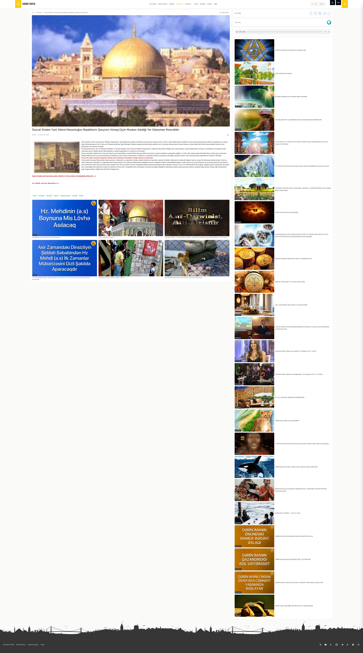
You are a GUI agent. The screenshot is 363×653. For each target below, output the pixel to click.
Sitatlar (209, 4)
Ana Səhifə (152, 4)
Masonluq (49, 195)
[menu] (345, 4)
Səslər (196, 4)
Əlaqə (42, 645)
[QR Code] (329, 13)
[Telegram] (325, 13)
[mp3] (329, 22)
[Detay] (227, 134)
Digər (215, 4)
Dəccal (35, 195)
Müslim (56, 195)
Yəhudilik (74, 195)
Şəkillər (202, 4)
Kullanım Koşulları (33, 645)
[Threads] (358, 645)
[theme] (332, 2)
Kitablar (171, 4)
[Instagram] (336, 644)
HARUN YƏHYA (28, 4)
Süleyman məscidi (65, 195)
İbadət (81, 195)
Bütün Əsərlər (162, 4)
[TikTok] (347, 645)
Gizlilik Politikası (21, 645)
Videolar (188, 4)
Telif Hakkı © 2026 (8, 645)
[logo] (18, 4)
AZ (338, 2)
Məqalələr (179, 4)
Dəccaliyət (41, 195)
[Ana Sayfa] (33, 12)
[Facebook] (311, 13)
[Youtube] (325, 645)
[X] (316, 13)
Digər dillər (225, 12)
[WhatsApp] (320, 13)
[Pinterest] (353, 645)
